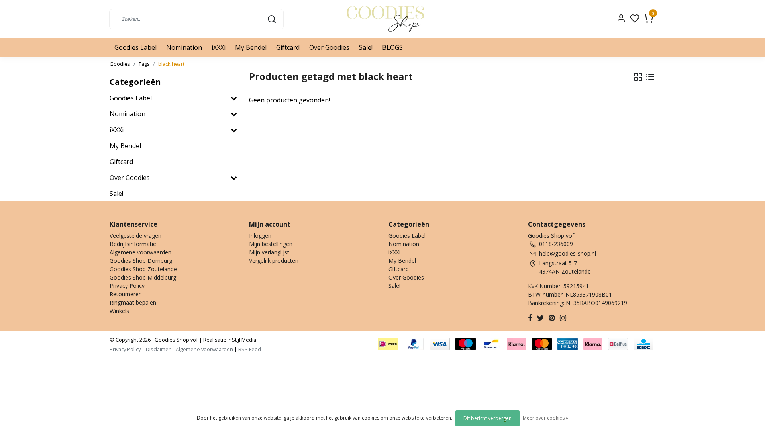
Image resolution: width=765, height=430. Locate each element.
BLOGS (392, 47)
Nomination (184, 47)
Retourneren (126, 294)
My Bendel (251, 47)
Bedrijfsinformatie (133, 244)
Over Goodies (329, 47)
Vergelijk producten (273, 260)
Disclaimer (158, 349)
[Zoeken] (271, 19)
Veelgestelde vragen (135, 235)
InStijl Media (241, 339)
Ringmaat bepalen (133, 302)
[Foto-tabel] (638, 77)
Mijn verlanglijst (269, 252)
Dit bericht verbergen (487, 418)
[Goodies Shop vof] (385, 19)
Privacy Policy (127, 285)
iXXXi (219, 47)
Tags (144, 63)
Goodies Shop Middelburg (143, 277)
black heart (171, 63)
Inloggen (260, 235)
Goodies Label (135, 47)
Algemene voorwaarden (140, 252)
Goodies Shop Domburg (141, 260)
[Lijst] (650, 77)
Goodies (120, 63)
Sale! (366, 47)
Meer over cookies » (545, 417)
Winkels (119, 311)
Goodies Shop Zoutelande (143, 269)
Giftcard (288, 47)
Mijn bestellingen (270, 244)
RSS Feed (249, 349)
